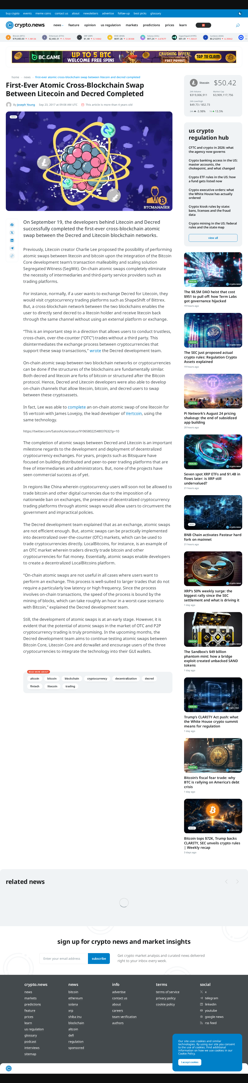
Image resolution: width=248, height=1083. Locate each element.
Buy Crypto (12, 13)
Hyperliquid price (184, 37)
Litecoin (52, 686)
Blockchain (72, 678)
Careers (117, 1010)
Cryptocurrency (97, 678)
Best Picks (140, 13)
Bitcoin (51, 678)
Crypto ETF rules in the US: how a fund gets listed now (212, 179)
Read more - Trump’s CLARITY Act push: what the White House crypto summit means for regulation (213, 694)
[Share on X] (12, 233)
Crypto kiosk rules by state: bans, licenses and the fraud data (210, 210)
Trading (70, 686)
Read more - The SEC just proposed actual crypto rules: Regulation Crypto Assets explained (213, 330)
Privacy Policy (166, 998)
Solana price (153, 37)
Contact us (61, 13)
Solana (73, 1004)
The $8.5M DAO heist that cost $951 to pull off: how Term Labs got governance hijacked (210, 296)
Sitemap (30, 1054)
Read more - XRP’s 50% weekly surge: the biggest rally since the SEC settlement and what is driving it (213, 568)
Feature (73, 25)
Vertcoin (134, 413)
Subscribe (99, 958)
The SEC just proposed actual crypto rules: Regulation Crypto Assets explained (210, 357)
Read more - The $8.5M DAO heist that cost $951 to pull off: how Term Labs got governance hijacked (213, 269)
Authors (118, 1023)
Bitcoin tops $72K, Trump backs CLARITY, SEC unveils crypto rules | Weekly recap (212, 843)
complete (77, 407)
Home (15, 77)
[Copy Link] (12, 256)
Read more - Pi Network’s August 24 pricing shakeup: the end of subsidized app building (213, 391)
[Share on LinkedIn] (12, 240)
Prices (169, 25)
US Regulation (111, 25)
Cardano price (218, 37)
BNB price (120, 37)
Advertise (108, 13)
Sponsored (76, 1048)
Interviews (31, 1048)
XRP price (89, 37)
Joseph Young (26, 104)
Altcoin (34, 678)
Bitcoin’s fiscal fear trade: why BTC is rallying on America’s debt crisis (211, 782)
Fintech (34, 686)
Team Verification (124, 1017)
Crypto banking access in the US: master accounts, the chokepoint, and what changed (213, 164)
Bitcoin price (21, 37)
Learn (183, 25)
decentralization (126, 678)
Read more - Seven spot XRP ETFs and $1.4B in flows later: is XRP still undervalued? (213, 451)
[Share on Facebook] (12, 225)
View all (213, 238)
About (75, 13)
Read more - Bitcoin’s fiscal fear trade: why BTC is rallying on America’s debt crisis (213, 755)
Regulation (76, 1041)
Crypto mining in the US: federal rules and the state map (213, 225)
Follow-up (124, 13)
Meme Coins (43, 13)
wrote (95, 350)
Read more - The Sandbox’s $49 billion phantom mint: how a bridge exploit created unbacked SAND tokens (213, 629)
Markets (132, 25)
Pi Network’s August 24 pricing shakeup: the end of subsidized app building (210, 418)
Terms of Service (167, 992)
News (57, 25)
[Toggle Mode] (240, 13)
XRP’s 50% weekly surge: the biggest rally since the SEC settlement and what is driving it (211, 595)
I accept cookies (189, 1062)
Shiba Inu (75, 1017)
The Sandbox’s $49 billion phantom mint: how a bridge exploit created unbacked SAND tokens (211, 658)
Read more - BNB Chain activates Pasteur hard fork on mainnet (213, 512)
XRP (70, 1010)
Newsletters (90, 13)
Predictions (151, 25)
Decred (149, 678)
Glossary (155, 13)
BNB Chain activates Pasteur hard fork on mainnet (212, 537)
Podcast (30, 1041)
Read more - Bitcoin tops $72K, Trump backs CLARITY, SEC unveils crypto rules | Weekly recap (213, 816)
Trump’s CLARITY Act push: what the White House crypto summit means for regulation (211, 721)
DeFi (71, 1035)
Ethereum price (56, 37)
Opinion (90, 25)
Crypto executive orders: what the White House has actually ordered (211, 194)
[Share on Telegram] (12, 248)
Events (27, 13)
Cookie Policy (165, 1004)
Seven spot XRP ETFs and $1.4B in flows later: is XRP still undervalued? (212, 478)
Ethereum (75, 998)
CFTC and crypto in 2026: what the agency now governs (211, 149)
